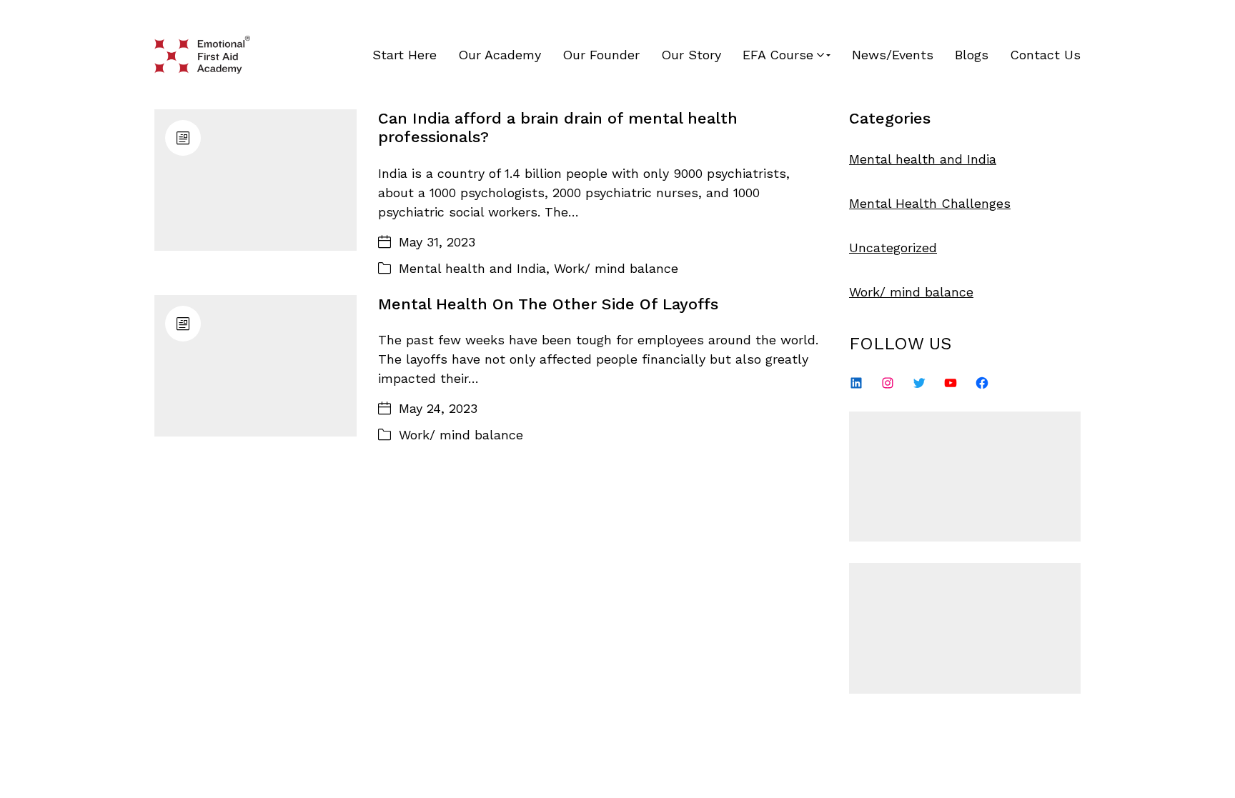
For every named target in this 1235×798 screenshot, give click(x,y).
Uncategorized (893, 247)
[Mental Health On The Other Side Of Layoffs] (255, 366)
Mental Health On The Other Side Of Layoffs (548, 304)
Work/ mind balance (616, 268)
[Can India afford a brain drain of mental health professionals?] (255, 180)
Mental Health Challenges (930, 203)
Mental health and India (472, 268)
